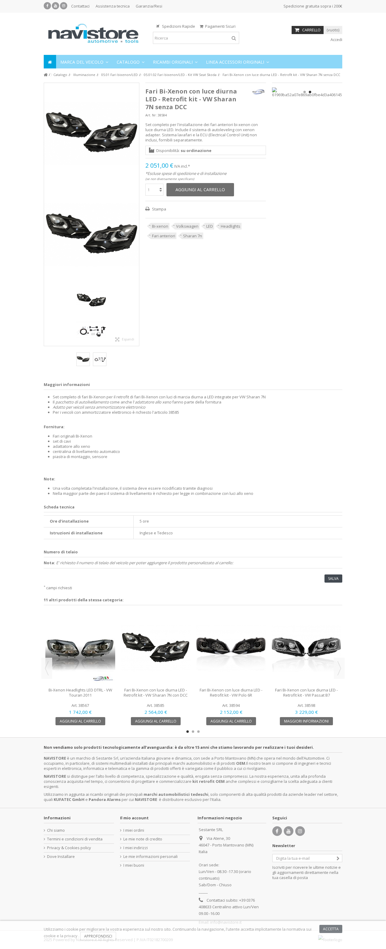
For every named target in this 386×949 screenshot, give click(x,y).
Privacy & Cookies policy (69, 847)
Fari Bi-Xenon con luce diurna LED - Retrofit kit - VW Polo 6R (231, 692)
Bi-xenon (160, 226)
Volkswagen (187, 226)
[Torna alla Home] (45, 75)
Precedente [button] (47, 214)
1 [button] (304, 92)
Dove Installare (61, 856)
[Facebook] (47, 5)
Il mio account (134, 818)
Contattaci (80, 6)
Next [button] (339, 668)
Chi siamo (56, 830)
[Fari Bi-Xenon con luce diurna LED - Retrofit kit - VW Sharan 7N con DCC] (156, 648)
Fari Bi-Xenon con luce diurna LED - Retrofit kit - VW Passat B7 (306, 692)
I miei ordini (133, 830)
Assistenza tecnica (113, 6)
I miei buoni (133, 865)
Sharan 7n (192, 236)
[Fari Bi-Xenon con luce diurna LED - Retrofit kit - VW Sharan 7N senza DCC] (91, 133)
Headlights (230, 226)
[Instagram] (63, 5)
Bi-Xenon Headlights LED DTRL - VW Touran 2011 (80, 692)
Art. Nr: (151, 115)
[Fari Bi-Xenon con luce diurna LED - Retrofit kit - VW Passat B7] (306, 648)
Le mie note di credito (142, 839)
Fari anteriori (163, 236)
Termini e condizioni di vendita (75, 839)
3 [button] (198, 731)
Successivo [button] (136, 214)
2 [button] (310, 92)
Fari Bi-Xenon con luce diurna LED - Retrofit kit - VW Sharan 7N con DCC (156, 692)
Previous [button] (46, 668)
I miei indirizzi (135, 847)
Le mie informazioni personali (150, 856)
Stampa (158, 209)
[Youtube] (55, 5)
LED (209, 226)
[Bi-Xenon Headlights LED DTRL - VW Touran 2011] (80, 648)
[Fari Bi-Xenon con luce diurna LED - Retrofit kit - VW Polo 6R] (231, 648)
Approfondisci (98, 936)
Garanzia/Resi (149, 6)
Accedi (336, 39)
